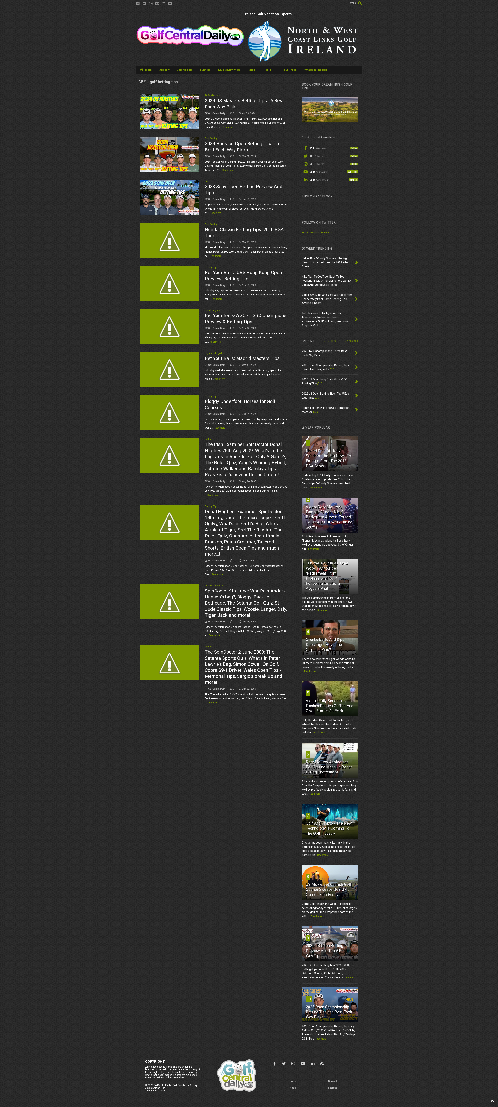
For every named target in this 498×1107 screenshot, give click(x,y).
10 (309, 999)
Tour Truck (289, 69)
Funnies (205, 69)
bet (206, 181)
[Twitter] (144, 3)
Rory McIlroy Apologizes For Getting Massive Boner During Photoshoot (329, 767)
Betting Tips (184, 69)
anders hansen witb (215, 585)
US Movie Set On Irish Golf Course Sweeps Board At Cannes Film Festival (328, 889)
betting (208, 439)
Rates (251, 69)
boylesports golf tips (215, 353)
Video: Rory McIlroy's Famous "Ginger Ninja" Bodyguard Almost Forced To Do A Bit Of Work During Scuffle (329, 517)
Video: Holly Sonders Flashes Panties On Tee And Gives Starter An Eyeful (329, 705)
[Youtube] (157, 3)
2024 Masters (212, 95)
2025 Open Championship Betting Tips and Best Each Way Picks (329, 1012)
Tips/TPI (268, 69)
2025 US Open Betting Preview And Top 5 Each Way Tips (326, 950)
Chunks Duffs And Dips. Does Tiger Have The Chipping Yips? (325, 644)
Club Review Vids (229, 69)
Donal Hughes (212, 310)
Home (147, 69)
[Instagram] (151, 3)
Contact (332, 1081)
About (163, 69)
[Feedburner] (170, 3)
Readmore (228, 127)
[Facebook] (138, 3)
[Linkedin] (163, 3)
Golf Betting (211, 138)
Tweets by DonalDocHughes (317, 232)
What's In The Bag (315, 69)
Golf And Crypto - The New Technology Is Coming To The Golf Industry (329, 828)
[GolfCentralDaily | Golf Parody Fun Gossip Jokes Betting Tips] (190, 45)
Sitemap (332, 1087)
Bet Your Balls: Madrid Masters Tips (242, 358)
